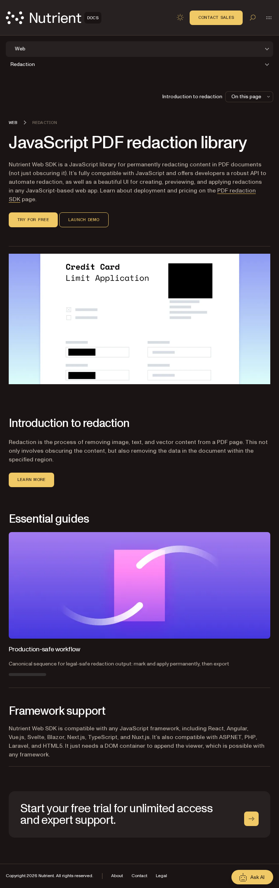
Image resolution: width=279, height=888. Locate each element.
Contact (139, 876)
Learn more (31, 479)
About (117, 876)
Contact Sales (216, 17)
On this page (246, 96)
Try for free (33, 219)
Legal (161, 876)
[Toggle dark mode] (180, 17)
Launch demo (84, 219)
